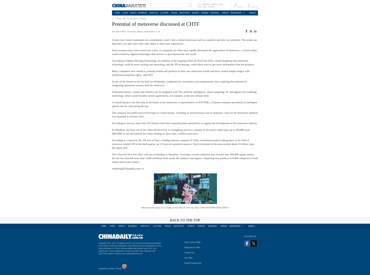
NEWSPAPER (236, 13)
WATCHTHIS (185, 13)
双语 (205, 7)
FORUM (225, 13)
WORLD (133, 13)
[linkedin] (255, 32)
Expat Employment (192, 263)
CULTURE (164, 13)
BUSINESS (142, 13)
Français (211, 7)
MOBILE (252, 13)
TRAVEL (174, 13)
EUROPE (205, 4)
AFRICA (214, 4)
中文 (199, 7)
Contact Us (189, 252)
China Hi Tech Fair (126, 18)
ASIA (221, 4)
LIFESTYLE (153, 13)
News (143, 18)
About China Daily (192, 242)
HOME (117, 13)
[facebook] (246, 32)
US (199, 4)
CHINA (125, 13)
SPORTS (195, 13)
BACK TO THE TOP (185, 220)
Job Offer (188, 258)
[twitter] (250, 32)
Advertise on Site (192, 247)
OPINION (204, 13)
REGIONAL (214, 13)
